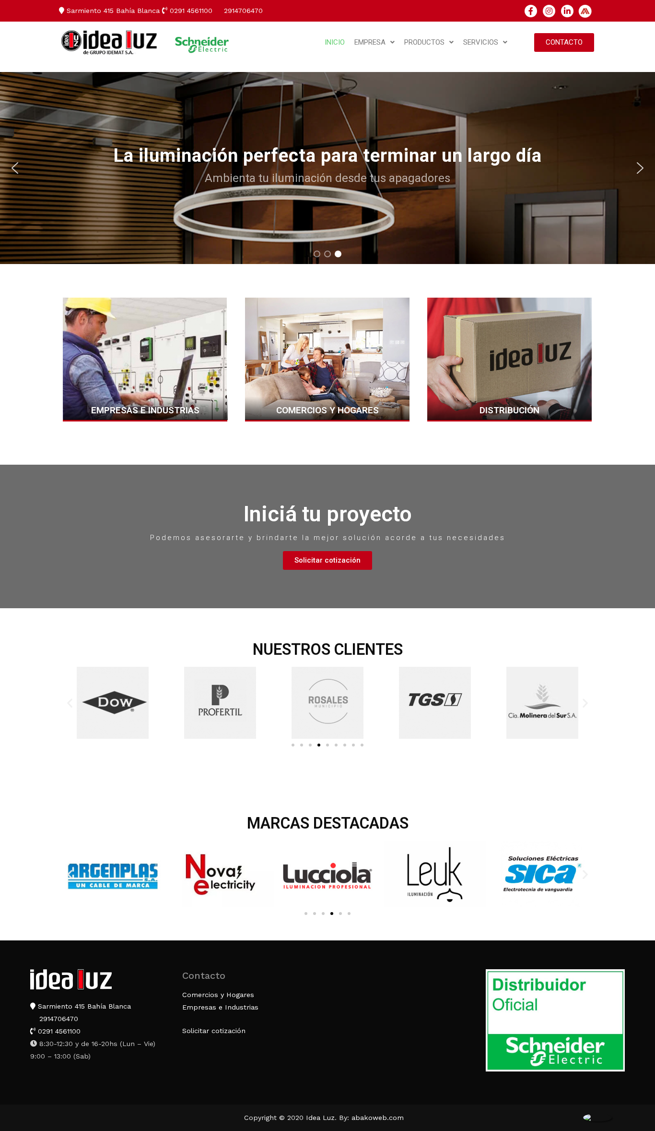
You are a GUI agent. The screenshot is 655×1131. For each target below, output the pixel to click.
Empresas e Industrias (220, 1007)
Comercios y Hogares (218, 995)
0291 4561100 (189, 10)
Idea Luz (320, 1117)
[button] (564, 42)
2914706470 (242, 10)
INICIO (335, 42)
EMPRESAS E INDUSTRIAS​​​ (145, 410)
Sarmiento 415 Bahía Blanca (112, 10)
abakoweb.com (377, 1117)
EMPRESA (370, 42)
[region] (327, 168)
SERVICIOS (480, 42)
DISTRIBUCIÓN (509, 410)
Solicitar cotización (214, 1031)
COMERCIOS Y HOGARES (327, 410)
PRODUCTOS (424, 42)
